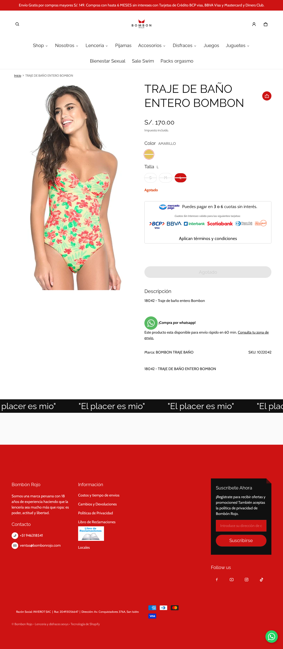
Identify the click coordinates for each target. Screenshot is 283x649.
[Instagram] (246, 579)
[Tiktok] (261, 579)
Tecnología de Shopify (85, 624)
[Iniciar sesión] (254, 24)
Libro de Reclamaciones (96, 522)
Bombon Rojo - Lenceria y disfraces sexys (41, 624)
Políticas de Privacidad (95, 513)
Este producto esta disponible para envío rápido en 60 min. (206, 330)
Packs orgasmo (177, 61)
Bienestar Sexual (107, 61)
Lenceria (95, 45)
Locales (84, 547)
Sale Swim (143, 61)
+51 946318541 (31, 535)
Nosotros (64, 45)
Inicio (17, 75)
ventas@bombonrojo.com (40, 545)
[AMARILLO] (149, 154)
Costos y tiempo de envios (98, 495)
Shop (38, 45)
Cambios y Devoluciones (97, 504)
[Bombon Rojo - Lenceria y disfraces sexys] (141, 24)
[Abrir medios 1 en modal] (69, 186)
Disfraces (182, 45)
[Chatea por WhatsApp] (271, 636)
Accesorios (150, 45)
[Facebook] (217, 579)
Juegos (211, 45)
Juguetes (236, 45)
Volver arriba (25, 460)
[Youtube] (231, 579)
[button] (17, 24)
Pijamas (123, 45)
